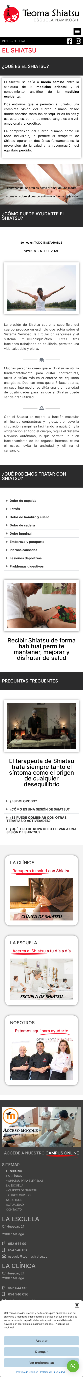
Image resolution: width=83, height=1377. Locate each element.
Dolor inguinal (20, 533)
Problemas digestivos (27, 566)
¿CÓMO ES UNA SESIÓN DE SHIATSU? (40, 809)
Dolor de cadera (22, 525)
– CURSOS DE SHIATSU (21, 1190)
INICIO (6, 41)
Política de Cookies (27, 1371)
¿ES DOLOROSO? (23, 801)
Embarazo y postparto (27, 542)
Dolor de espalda (23, 501)
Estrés (15, 509)
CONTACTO (14, 1209)
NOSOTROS (22, 1022)
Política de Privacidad (52, 1371)
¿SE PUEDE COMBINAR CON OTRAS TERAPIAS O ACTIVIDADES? (36, 819)
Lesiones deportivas (26, 558)
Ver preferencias (41, 1363)
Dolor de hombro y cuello (29, 517)
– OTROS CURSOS (18, 1195)
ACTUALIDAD (15, 1204)
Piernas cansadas (23, 550)
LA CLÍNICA (14, 1175)
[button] (77, 1305)
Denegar (41, 1352)
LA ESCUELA (23, 942)
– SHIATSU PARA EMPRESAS (25, 1180)
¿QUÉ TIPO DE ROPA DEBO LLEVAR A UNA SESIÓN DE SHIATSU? (41, 830)
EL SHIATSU (14, 1171)
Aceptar (42, 1341)
